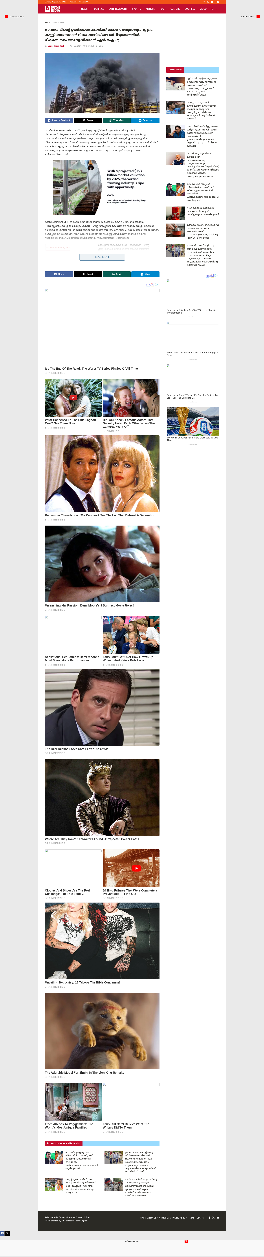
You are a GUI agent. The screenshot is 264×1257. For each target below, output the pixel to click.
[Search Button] (218, 2)
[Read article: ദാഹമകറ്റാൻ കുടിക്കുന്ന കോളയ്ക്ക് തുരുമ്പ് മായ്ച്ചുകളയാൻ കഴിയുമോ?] (175, 213)
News (84, 9)
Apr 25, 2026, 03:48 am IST (82, 46)
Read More (102, 257)
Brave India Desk (56, 46)
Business (190, 9)
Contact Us (84, 2)
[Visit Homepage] (52, 9)
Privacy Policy (178, 1218)
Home (47, 23)
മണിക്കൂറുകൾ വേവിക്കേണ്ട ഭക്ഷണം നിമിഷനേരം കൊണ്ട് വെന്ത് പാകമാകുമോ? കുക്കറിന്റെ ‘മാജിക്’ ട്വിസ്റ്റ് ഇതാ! (203, 231)
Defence (99, 9)
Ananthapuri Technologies (74, 1221)
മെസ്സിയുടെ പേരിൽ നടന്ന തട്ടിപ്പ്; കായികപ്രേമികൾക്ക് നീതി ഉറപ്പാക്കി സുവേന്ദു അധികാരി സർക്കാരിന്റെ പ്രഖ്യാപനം (81, 1186)
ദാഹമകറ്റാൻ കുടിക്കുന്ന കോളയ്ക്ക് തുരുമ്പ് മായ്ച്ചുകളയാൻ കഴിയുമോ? (203, 211)
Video (203, 9)
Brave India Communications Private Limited (68, 1217)
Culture (175, 9)
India (62, 23)
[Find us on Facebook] (209, 1218)
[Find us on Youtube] (218, 1218)
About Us (73, 2)
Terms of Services (196, 1218)
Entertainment (118, 9)
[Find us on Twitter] (213, 1218)
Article (150, 9)
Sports (136, 9)
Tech (162, 9)
